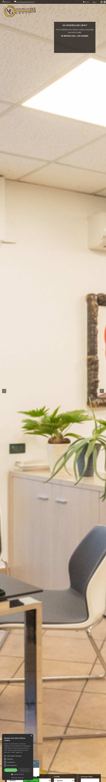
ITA (94, 2)
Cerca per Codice (87, 776)
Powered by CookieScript (17, 777)
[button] (17, 774)
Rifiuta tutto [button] (24, 770)
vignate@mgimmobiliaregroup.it (25, 2)
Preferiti (86, 2)
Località (57, 776)
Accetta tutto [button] (10, 770)
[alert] (17, 757)
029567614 (7, 2)
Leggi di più (19, 752)
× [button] (31, 736)
